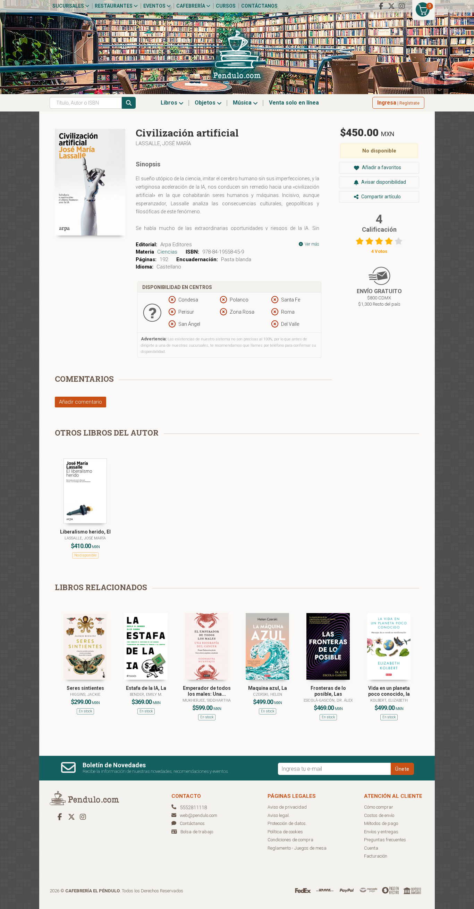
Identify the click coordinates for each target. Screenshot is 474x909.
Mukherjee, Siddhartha (207, 700)
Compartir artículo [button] (380, 196)
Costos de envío (379, 815)
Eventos (155, 6)
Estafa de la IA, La (146, 688)
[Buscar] (129, 103)
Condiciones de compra (290, 839)
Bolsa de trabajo (196, 831)
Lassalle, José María (163, 143)
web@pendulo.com (198, 815)
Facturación (375, 856)
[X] (391, 6)
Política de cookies (285, 831)
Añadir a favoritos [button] (381, 167)
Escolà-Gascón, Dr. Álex (328, 700)
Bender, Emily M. (146, 694)
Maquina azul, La (267, 688)
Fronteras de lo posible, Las (328, 691)
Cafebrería (191, 6)
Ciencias (167, 252)
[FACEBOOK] (381, 6)
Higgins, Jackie (85, 694)
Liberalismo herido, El (85, 532)
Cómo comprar (378, 807)
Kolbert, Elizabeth (389, 700)
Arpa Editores (176, 244)
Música (243, 102)
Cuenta (371, 848)
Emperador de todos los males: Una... (207, 691)
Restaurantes (114, 6)
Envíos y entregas (381, 831)
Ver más (311, 244)
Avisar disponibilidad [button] (383, 182)
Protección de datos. (287, 823)
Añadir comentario (80, 402)
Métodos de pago (381, 823)
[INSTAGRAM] (402, 6)
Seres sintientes (85, 688)
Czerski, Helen (267, 694)
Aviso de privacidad (287, 807)
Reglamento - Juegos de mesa (297, 848)
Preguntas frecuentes (385, 839)
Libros (170, 102)
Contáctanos (259, 6)
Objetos (206, 102)
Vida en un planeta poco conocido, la (389, 691)
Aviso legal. (279, 815)
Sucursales (68, 6)
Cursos (226, 6)
